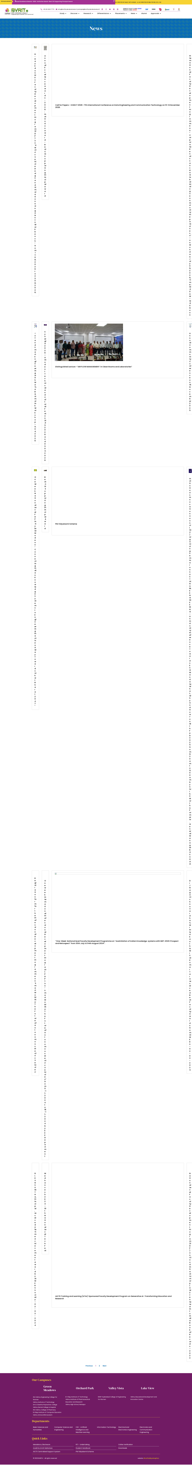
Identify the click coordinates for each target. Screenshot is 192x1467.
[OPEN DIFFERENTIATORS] (110, 13)
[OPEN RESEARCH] (92, 13)
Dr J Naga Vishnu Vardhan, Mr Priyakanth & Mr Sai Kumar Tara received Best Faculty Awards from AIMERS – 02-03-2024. (190, 975)
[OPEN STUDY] (65, 13)
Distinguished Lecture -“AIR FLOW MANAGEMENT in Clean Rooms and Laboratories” (93, 366)
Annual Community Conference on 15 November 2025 (190, 372)
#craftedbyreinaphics (151, 1459)
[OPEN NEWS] (136, 13)
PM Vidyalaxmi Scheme (66, 524)
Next (104, 1367)
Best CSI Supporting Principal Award (45, 503)
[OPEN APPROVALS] (160, 13)
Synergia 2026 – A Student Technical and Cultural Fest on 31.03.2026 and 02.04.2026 (45, 395)
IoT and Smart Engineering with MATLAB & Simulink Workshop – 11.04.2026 (35, 387)
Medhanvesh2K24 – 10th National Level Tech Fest (45, 1211)
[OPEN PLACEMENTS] (126, 13)
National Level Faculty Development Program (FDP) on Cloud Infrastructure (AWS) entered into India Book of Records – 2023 (190, 1266)
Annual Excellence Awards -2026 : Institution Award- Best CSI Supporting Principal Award (45, 126)
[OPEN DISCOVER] (79, 13)
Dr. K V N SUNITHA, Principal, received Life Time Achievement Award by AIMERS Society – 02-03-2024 (35, 1250)
